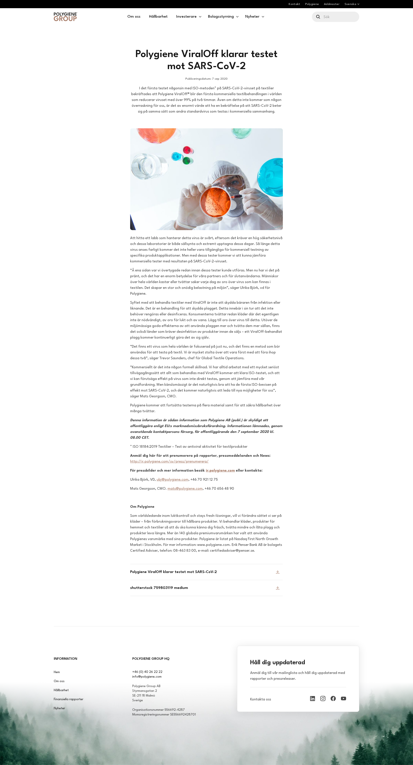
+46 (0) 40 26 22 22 (147, 672)
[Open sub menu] (200, 16)
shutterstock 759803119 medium (159, 588)
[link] (65, 16)
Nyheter (59, 708)
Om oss (59, 681)
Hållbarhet (61, 690)
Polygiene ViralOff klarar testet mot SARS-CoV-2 (173, 572)
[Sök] (318, 17)
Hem (57, 672)
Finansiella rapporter (68, 699)
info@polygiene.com (147, 676)
